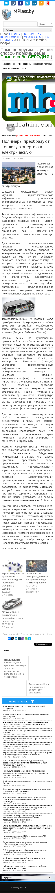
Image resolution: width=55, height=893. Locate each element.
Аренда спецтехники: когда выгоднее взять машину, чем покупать (26, 715)
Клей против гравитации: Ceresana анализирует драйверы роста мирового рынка (24, 859)
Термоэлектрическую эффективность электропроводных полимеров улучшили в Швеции (13, 581)
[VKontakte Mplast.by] (13, 3)
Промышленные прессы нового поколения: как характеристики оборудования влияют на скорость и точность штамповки (26, 772)
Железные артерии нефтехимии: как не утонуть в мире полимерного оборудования (27, 790)
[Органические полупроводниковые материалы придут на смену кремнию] (36, 566)
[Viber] (22, 638)
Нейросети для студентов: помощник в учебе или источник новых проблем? (24, 867)
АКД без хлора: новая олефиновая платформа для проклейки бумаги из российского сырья (24, 851)
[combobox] (45, 24)
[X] (12, 638)
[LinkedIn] (16, 638)
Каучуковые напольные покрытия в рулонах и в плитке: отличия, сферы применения (24, 808)
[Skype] (29, 638)
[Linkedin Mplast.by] (34, 3)
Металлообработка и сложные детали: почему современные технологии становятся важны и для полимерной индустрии (25, 762)
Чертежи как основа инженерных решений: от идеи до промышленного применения (27, 745)
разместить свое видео (28, 135)
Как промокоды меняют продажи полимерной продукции (24, 707)
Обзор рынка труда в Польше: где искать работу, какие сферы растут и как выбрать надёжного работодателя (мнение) (27, 827)
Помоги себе (25, 56)
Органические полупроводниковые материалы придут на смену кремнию (37, 578)
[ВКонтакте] (9, 638)
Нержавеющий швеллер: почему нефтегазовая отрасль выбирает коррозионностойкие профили (27, 753)
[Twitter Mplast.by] (27, 3)
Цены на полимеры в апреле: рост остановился (39, 688)
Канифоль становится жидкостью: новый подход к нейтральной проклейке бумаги (25, 843)
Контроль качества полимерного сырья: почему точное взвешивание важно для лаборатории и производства (24, 799)
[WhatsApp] (26, 638)
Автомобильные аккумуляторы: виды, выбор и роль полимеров (12, 616)
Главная (6, 63)
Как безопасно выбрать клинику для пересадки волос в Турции (27, 782)
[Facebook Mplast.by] (20, 3)
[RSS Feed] (41, 3)
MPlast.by (23, 11)
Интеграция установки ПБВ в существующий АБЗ (24, 836)
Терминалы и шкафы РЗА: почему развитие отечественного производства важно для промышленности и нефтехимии (22, 817)
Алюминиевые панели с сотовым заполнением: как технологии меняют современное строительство (25, 723)
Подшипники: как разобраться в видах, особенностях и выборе (27, 731)
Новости (16, 63)
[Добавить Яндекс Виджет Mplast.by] (48, 3)
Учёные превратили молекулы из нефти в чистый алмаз (27, 738)
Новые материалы (18, 701)
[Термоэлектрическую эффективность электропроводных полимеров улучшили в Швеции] (12, 566)
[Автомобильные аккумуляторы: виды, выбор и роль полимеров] (12, 604)
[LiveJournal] (19, 638)
